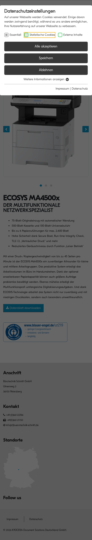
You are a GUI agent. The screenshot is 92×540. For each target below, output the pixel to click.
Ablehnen (46, 70)
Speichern (46, 58)
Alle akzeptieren (46, 46)
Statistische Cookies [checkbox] (42, 35)
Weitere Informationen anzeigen (44, 79)
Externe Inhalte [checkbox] (72, 35)
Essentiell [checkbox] (15, 35)
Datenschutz (80, 88)
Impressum (62, 88)
